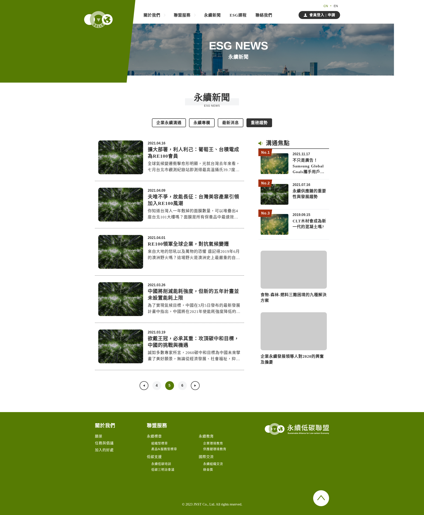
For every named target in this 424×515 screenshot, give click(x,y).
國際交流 (206, 457)
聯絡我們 (264, 15)
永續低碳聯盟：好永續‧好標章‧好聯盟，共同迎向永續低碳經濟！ (98, 19)
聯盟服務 (182, 15)
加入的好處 (104, 450)
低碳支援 (154, 457)
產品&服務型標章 (164, 449)
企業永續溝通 (169, 123)
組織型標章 (159, 443)
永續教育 (206, 436)
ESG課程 (238, 15)
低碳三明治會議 (162, 469)
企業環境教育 (213, 443)
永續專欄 (201, 123)
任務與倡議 (104, 443)
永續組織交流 (213, 464)
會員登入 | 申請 (322, 15)
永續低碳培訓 (161, 464)
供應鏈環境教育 (214, 449)
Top (321, 498)
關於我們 (152, 15)
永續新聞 (212, 15)
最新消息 (230, 123)
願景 (98, 436)
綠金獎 (208, 469)
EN (336, 6)
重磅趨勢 (259, 123)
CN (326, 6)
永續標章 (154, 436)
